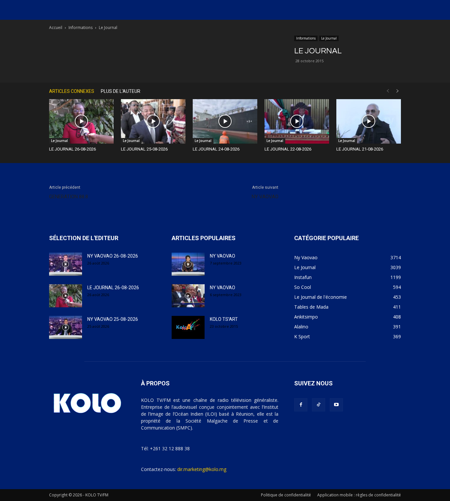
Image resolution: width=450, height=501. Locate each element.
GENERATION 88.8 (68, 197)
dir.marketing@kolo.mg (201, 469)
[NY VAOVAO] (188, 264)
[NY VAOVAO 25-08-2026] (65, 327)
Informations (81, 27)
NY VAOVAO (265, 197)
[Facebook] (300, 404)
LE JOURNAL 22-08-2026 (288, 149)
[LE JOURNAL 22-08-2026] (297, 121)
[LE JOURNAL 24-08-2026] (225, 121)
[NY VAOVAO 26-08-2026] (65, 264)
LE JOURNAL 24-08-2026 (216, 149)
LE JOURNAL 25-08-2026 (144, 149)
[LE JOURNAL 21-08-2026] (368, 121)
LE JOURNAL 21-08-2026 (359, 149)
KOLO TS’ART (224, 319)
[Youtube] (336, 404)
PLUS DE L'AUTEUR (120, 91)
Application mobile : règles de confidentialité (359, 495)
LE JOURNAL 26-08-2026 (72, 149)
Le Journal (329, 38)
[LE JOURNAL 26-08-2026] (81, 121)
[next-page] (397, 91)
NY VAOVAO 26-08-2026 (112, 256)
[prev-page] (387, 91)
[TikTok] (318, 404)
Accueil (55, 27)
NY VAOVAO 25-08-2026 (112, 319)
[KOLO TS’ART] (188, 327)
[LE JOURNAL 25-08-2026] (153, 121)
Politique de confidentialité (286, 495)
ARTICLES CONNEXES (71, 91)
